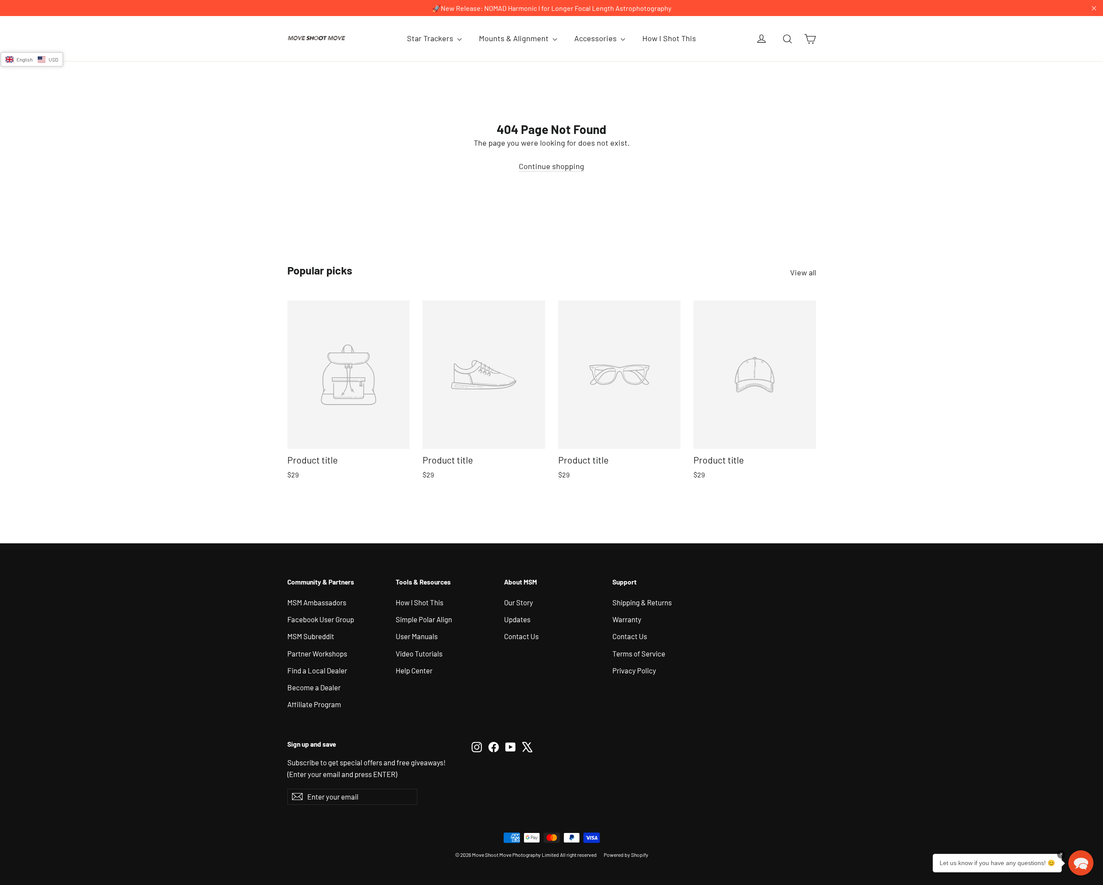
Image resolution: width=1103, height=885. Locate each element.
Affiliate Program (314, 704)
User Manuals (417, 636)
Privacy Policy (634, 670)
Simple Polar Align (424, 619)
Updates (517, 619)
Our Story (518, 602)
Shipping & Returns (642, 602)
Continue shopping (551, 166)
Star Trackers (431, 38)
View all (803, 272)
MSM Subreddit (310, 636)
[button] (31, 59)
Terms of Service (638, 653)
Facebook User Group (320, 619)
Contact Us (521, 636)
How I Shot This (669, 38)
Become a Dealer (314, 687)
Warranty (626, 619)
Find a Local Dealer (317, 670)
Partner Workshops (317, 653)
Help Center (414, 670)
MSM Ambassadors (316, 602)
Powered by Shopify (626, 855)
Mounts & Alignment (514, 38)
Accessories (596, 38)
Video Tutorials (419, 653)
